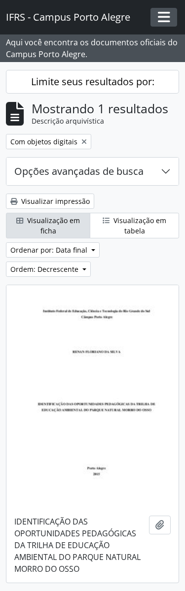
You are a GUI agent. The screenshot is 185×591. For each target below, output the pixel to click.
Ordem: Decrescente (45, 269)
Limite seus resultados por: (92, 81)
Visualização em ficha (52, 225)
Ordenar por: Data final (49, 250)
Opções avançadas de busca (79, 171)
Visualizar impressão (54, 201)
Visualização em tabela (138, 225)
